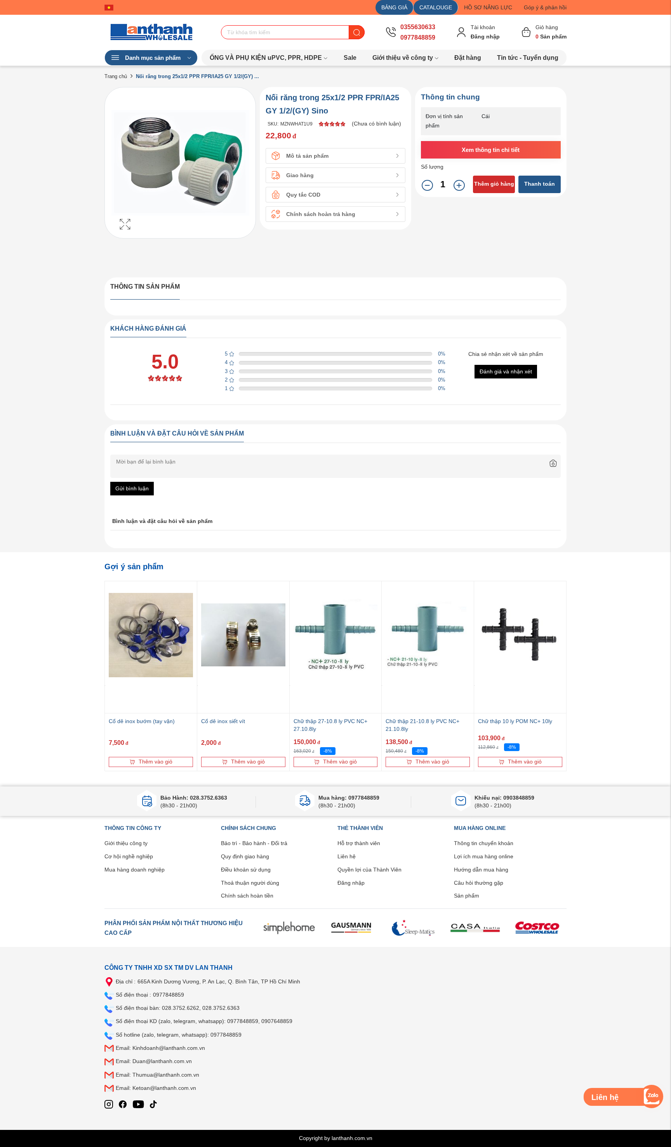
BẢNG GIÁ (394, 7)
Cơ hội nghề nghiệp (128, 856)
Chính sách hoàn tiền (247, 895)
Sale (350, 57)
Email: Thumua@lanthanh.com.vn (157, 1075)
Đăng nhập (351, 883)
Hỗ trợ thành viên (358, 843)
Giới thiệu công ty (126, 843)
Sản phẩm (466, 895)
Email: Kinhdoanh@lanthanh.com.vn (160, 1048)
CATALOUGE (435, 7)
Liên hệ (346, 856)
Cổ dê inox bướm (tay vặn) (142, 721)
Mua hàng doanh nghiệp (134, 869)
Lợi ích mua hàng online (483, 856)
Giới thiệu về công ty (402, 57)
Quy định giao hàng (245, 856)
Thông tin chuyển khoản (483, 843)
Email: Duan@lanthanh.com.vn (154, 1061)
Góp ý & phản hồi (545, 7)
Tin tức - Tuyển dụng (527, 57)
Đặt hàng (467, 57)
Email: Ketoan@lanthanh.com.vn (156, 1088)
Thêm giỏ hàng (494, 184)
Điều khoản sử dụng (246, 869)
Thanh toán (539, 184)
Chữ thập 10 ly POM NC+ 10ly (515, 721)
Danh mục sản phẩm (153, 57)
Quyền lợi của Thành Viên (369, 869)
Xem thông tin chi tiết (491, 149)
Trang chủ (115, 76)
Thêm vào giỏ (155, 761)
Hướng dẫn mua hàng (481, 869)
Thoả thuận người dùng (250, 883)
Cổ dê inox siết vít (223, 721)
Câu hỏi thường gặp (478, 883)
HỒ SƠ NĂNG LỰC (488, 7)
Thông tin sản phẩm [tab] (145, 286)
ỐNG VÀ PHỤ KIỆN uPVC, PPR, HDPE (266, 57)
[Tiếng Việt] (110, 7)
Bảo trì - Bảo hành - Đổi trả (254, 843)
